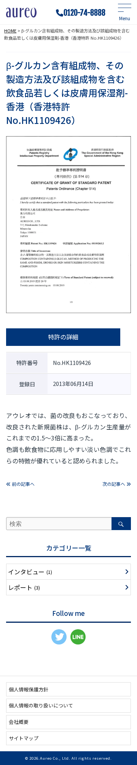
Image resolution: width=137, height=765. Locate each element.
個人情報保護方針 (28, 689)
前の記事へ (23, 484)
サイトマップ (23, 738)
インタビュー (30, 571)
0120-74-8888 (84, 13)
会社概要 (19, 721)
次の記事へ (114, 484)
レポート (24, 587)
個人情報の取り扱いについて (41, 705)
